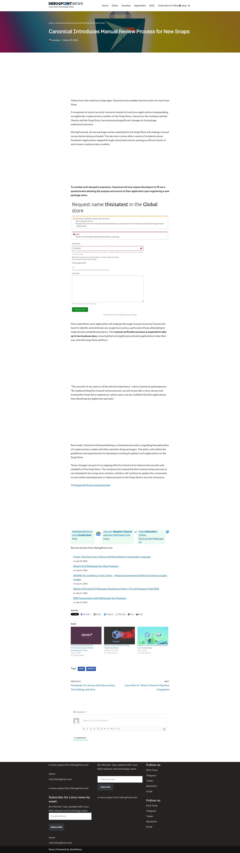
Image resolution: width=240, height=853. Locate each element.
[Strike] (94, 728)
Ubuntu (91, 669)
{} (115, 728)
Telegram (151, 775)
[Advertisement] (120, 77)
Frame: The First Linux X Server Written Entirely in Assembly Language (112, 557)
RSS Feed (152, 770)
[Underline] (91, 728)
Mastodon (151, 786)
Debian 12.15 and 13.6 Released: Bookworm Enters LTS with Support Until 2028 (116, 589)
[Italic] (87, 728)
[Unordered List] (101, 728)
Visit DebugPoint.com (60, 779)
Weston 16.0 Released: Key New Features (95, 566)
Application (140, 5)
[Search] (189, 6)
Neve (51, 849)
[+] (118, 728)
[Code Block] (108, 728)
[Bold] (84, 728)
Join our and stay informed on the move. (117, 535)
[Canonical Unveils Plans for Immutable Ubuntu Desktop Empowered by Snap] (86, 635)
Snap (81, 669)
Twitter (149, 780)
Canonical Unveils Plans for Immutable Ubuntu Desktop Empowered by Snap (82, 648)
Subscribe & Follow (168, 5)
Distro (115, 5)
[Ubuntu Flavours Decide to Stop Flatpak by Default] (119, 635)
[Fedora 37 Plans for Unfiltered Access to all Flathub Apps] (152, 635)
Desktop (126, 5)
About (52, 774)
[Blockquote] (105, 728)
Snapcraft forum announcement (92, 485)
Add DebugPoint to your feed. (82, 535)
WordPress (76, 849)
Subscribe (56, 827)
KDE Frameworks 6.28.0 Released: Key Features (99, 598)
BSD (152, 5)
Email (149, 791)
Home (105, 5)
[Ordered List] (98, 728)
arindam (56, 40)
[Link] (112, 728)
